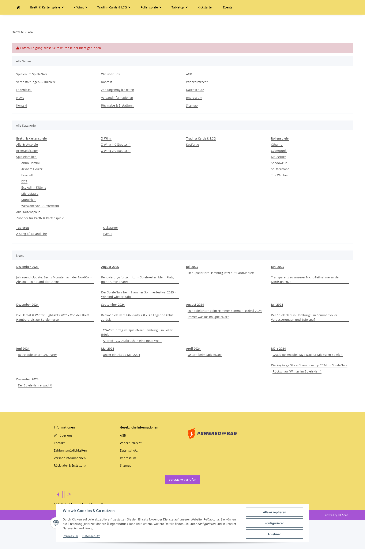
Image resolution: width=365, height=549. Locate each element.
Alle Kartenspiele (28, 212)
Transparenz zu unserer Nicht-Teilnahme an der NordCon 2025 (305, 279)
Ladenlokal (23, 90)
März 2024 (278, 348)
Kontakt (21, 105)
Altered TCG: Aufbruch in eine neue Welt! (132, 341)
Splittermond (280, 169)
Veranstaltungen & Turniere (36, 82)
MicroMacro (29, 194)
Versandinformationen (117, 98)
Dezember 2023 (27, 379)
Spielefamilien (26, 157)
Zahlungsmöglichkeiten (117, 90)
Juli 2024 (277, 305)
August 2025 (110, 267)
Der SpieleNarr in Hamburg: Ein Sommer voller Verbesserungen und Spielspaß (304, 317)
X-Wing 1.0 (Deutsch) (115, 144)
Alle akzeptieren (274, 512)
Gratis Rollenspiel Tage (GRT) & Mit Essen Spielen (307, 355)
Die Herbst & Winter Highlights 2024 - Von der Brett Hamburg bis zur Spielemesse (52, 317)
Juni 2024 (22, 348)
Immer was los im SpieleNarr (208, 317)
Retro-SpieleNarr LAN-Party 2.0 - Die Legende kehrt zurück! (137, 317)
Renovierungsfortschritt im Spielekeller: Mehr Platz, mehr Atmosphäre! (137, 279)
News (20, 98)
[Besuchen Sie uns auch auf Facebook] (58, 494)
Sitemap (192, 105)
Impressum (70, 536)
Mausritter (278, 157)
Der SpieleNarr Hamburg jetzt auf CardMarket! (221, 273)
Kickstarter (110, 228)
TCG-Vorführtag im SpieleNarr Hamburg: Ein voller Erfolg (137, 332)
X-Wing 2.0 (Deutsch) (115, 151)
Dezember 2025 (27, 267)
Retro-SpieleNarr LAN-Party (37, 355)
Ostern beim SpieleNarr (205, 355)
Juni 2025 (277, 267)
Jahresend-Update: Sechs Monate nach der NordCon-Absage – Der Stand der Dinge (54, 279)
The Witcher (279, 175)
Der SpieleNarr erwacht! (35, 385)
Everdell (27, 175)
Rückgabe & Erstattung (117, 105)
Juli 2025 (192, 267)
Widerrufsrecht (197, 82)
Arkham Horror (31, 169)
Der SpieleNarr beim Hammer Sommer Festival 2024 (225, 311)
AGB (189, 74)
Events (107, 234)
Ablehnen (275, 534)
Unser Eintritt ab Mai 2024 (121, 355)
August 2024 (195, 305)
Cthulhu (276, 144)
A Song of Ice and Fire (31, 234)
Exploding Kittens (33, 187)
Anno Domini (30, 163)
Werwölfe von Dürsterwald (40, 206)
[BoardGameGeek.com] (212, 433)
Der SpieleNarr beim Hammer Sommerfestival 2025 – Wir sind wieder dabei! (138, 294)
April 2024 (193, 348)
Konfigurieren (275, 523)
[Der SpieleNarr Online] (18, 7)
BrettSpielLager (27, 151)
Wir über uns (110, 74)
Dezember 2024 (27, 305)
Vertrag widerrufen (182, 480)
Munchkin (28, 200)
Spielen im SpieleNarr (31, 74)
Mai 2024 (107, 348)
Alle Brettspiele (27, 144)
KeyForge (192, 144)
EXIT (24, 181)
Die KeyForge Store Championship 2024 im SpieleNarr (309, 365)
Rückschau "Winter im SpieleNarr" (297, 371)
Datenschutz (91, 536)
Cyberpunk (278, 151)
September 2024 (113, 305)
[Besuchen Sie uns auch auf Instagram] (68, 494)
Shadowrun (279, 163)
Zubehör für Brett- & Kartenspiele (40, 218)
